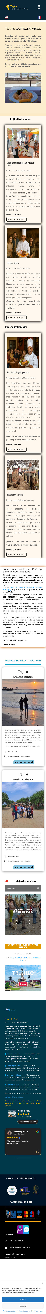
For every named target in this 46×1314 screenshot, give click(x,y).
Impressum (39, 1311)
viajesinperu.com (13, 1054)
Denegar (23, 1306)
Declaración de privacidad (25, 1311)
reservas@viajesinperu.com (14, 1097)
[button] (42, 1284)
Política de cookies (9, 1311)
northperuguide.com (14, 1075)
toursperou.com (13, 1085)
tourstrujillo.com (13, 1066)
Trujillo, (13, 958)
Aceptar (23, 1299)
